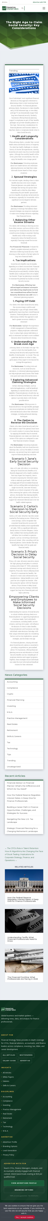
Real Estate (12, 724)
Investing (11, 706)
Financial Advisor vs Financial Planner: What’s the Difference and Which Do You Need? (23, 786)
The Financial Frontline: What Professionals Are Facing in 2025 (22, 978)
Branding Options (10, 1146)
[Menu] (44, 8)
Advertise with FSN (39, 2)
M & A (9, 712)
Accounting (12, 682)
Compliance (12, 688)
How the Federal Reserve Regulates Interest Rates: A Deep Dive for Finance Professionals (23, 798)
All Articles (9, 1055)
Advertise (25, 1061)
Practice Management (17, 718)
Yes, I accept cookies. (25, 1217)
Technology (12, 748)
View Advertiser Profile (24, 1183)
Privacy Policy (8, 1155)
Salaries (6, 1081)
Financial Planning (15, 700)
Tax (8, 742)
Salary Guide (9, 1061)
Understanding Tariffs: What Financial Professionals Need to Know (22, 939)
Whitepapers (26, 1055)
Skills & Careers (14, 736)
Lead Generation (10, 1150)
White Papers (8, 1077)
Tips (9, 754)
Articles (4, 2)
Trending (13, 71)
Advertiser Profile (10, 1142)
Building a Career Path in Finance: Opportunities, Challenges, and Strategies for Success (22, 810)
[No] (45, 1211)
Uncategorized (13, 767)
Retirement (12, 730)
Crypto (10, 694)
